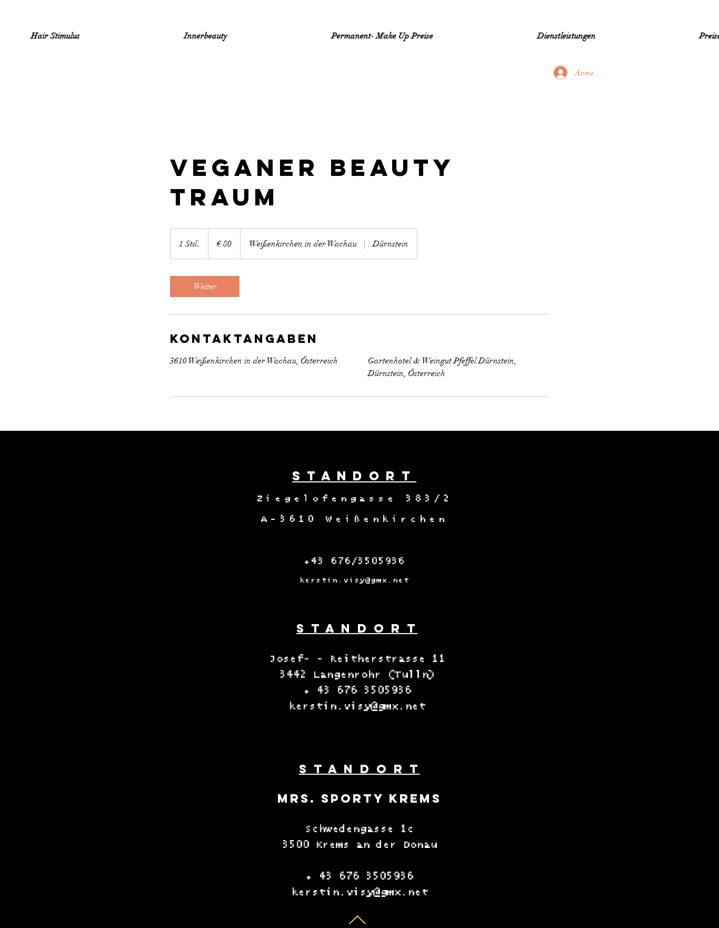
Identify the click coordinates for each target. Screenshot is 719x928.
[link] (204, 286)
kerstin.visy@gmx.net (354, 580)
